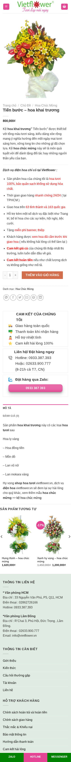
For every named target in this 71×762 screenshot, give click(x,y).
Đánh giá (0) (11, 415)
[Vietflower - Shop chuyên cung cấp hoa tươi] (36, 6)
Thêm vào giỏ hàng (42, 275)
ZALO (12, 756)
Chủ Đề (25, 105)
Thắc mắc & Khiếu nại (18, 727)
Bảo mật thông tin (14, 734)
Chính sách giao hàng (17, 719)
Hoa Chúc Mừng (46, 105)
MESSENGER (59, 756)
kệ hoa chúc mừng (28, 497)
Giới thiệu (9, 660)
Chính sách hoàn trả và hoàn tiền (25, 712)
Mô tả (7, 408)
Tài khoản (9, 682)
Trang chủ (9, 105)
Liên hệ (8, 690)
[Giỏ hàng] (64, 7)
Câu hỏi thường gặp (16, 675)
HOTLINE (35, 756)
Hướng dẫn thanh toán (18, 741)
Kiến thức (9, 668)
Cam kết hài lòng (14, 749)
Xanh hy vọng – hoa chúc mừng (52, 560)
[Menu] (6, 7)
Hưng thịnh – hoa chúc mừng (15, 560)
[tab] (35, 408)
